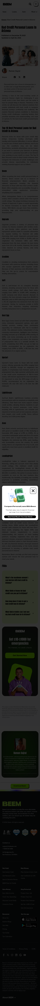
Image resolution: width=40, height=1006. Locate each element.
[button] (33, 491)
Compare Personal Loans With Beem (20, 506)
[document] (20, 503)
